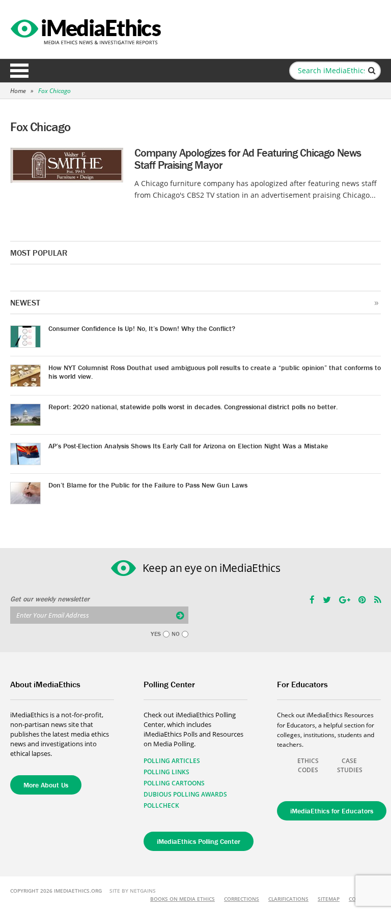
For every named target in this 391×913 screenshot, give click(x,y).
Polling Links (166, 772)
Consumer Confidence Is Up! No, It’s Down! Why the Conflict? (141, 328)
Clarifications (288, 898)
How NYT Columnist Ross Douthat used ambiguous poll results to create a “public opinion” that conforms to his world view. (214, 372)
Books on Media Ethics (182, 898)
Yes (156, 633)
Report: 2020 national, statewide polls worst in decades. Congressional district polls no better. (193, 406)
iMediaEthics (87, 29)
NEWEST (25, 302)
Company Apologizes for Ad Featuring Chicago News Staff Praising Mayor (247, 159)
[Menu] (19, 71)
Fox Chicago (54, 90)
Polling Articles (172, 760)
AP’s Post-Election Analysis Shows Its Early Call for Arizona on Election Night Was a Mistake (188, 445)
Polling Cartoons (174, 783)
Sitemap (329, 898)
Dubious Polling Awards (185, 794)
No (176, 633)
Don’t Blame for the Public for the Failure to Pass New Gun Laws (147, 485)
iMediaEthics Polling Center (198, 841)
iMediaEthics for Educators (331, 810)
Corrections (241, 898)
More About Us (45, 784)
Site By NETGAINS (132, 890)
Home (18, 90)
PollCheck (161, 805)
